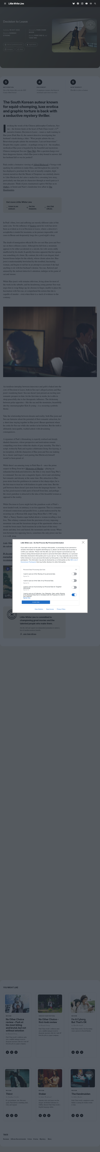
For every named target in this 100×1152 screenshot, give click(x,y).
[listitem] (50, 570)
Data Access (50, 609)
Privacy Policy (61, 609)
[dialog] (50, 576)
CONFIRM (36, 602)
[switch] (74, 574)
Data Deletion (39, 609)
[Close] (84, 543)
